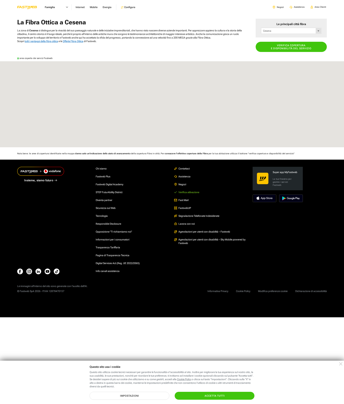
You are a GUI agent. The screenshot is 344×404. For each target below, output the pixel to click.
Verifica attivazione (188, 192)
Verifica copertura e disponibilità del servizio (291, 47)
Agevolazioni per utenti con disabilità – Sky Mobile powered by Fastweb (211, 241)
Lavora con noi (186, 223)
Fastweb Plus (103, 176)
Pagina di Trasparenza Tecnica (112, 255)
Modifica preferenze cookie (273, 291)
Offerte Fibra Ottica (73, 41)
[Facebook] (20, 271)
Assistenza (184, 176)
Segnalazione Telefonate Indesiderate (198, 215)
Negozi (182, 184)
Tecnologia (102, 215)
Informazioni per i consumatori (112, 239)
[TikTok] (56, 271)
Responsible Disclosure (108, 223)
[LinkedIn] (38, 271)
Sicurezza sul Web (106, 208)
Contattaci (184, 168)
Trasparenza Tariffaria (108, 247)
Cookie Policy (243, 291)
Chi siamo (101, 168)
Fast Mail (183, 200)
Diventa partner (104, 200)
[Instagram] (29, 271)
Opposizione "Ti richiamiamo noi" (114, 231)
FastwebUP (184, 208)
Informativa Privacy (217, 291)
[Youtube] (47, 271)
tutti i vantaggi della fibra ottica (41, 41)
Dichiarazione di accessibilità (311, 291)
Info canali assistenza (108, 271)
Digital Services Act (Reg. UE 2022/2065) (118, 263)
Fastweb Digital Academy (109, 184)
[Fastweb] (30, 7)
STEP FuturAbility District (109, 192)
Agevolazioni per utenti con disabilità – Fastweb (204, 231)
